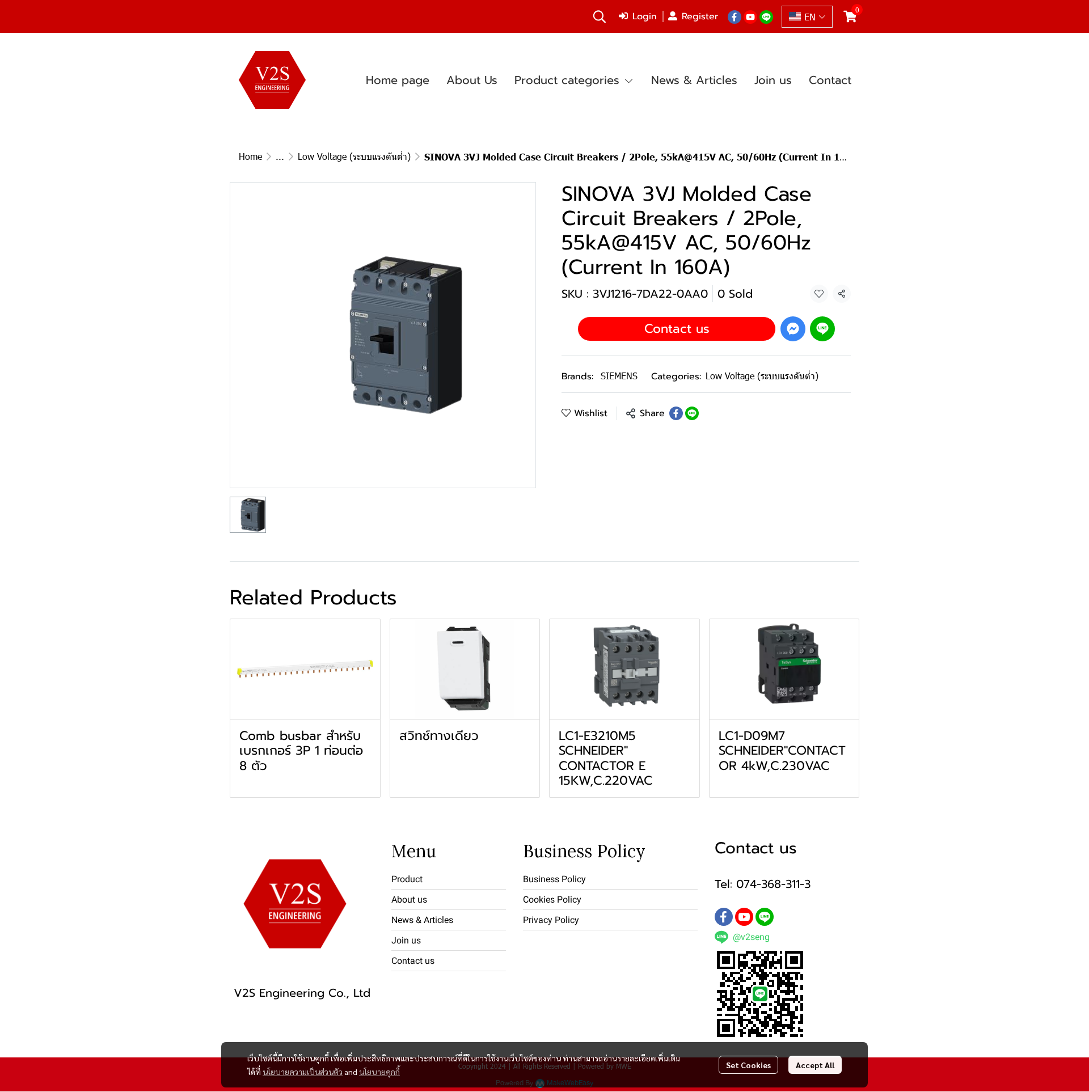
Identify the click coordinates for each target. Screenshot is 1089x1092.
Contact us (677, 328)
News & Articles (422, 920)
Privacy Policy (551, 920)
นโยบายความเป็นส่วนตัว (303, 1071)
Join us (406, 940)
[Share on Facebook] (676, 413)
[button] (599, 16)
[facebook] (734, 16)
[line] (766, 16)
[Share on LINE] (692, 413)
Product (407, 879)
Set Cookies (748, 1065)
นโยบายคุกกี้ (379, 1071)
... (280, 156)
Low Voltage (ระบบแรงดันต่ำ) (354, 156)
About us (409, 899)
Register (700, 16)
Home (250, 156)
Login (644, 16)
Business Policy (554, 879)
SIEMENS (619, 376)
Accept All (815, 1065)
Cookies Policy (552, 899)
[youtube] (750, 16)
